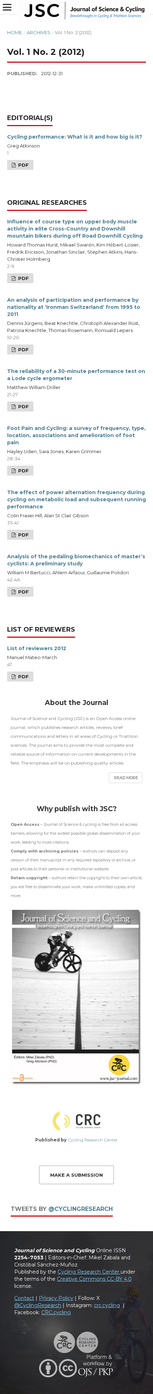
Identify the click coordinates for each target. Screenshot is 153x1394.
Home (14, 32)
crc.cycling (107, 1305)
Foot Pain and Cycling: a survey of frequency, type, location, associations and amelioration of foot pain (76, 435)
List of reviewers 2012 (36, 648)
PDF (23, 165)
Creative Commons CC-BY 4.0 (94, 1279)
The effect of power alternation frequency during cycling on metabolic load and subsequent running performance (76, 499)
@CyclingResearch (80, 1209)
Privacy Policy (56, 1298)
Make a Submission (76, 1175)
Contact (24, 1298)
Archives (39, 32)
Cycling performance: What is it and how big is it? (74, 137)
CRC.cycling (56, 1312)
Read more (126, 777)
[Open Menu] (7, 7)
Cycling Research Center (93, 1139)
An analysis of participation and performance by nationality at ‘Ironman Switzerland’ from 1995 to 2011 (73, 307)
